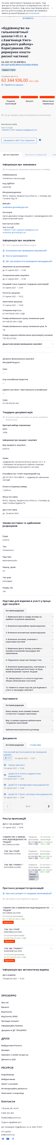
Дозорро (5, 1050)
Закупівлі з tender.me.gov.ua (14, 1055)
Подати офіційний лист (11, 1122)
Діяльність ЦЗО (8, 1059)
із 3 (28, 806)
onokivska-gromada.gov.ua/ (15, 207)
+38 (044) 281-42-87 (9, 1108)
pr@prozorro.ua (8, 1134)
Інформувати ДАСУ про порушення (19, 140)
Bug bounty (6, 1012)
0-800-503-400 (7, 1113)
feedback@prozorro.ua (11, 1117)
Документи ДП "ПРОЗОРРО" (14, 1030)
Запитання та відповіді (12, 1093)
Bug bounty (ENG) (9, 1016)
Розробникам (7, 1074)
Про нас (5, 1002)
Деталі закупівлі (11, 154)
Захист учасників (9, 1084)
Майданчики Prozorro (11, 1045)
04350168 (7, 187)
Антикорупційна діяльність (14, 1088)
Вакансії (5, 1007)
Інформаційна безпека (12, 1025)
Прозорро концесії (10, 1021)
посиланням (34, 13)
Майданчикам (8, 1079)
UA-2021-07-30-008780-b (13, 62)
